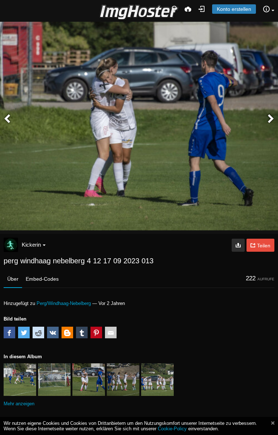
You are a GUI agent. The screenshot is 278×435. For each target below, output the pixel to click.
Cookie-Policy (172, 428)
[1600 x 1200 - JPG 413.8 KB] (238, 245)
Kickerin (31, 245)
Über (12, 279)
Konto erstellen (234, 9)
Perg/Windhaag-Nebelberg (64, 303)
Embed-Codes (42, 279)
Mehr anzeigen (19, 403)
